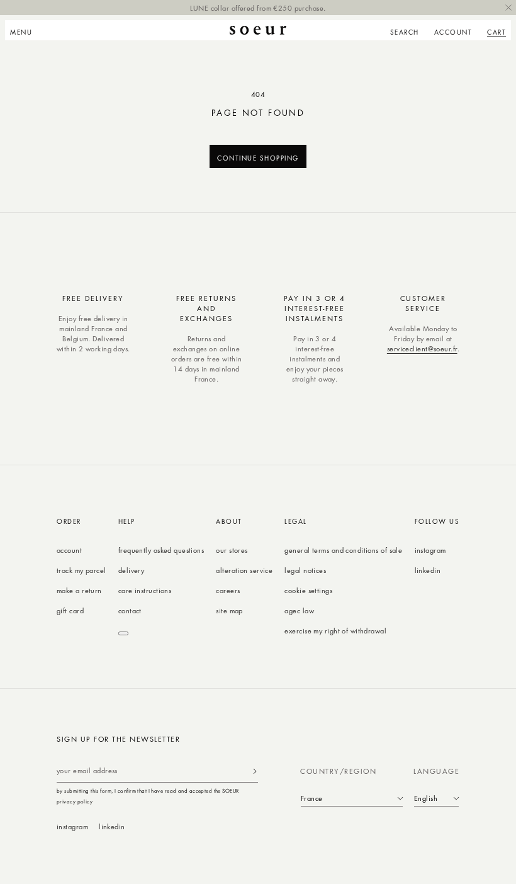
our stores (231, 550)
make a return (79, 590)
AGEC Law (299, 610)
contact (130, 610)
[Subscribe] (255, 771)
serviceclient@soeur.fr (422, 348)
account (69, 550)
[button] (25, 30)
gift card (70, 610)
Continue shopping (258, 157)
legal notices (305, 570)
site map (229, 610)
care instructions (144, 590)
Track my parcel (81, 570)
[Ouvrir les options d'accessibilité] (123, 633)
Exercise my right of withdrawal (335, 630)
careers (228, 590)
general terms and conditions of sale (343, 550)
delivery (131, 570)
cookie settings (308, 590)
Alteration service (244, 570)
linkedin (428, 570)
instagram (430, 550)
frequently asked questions (161, 550)
